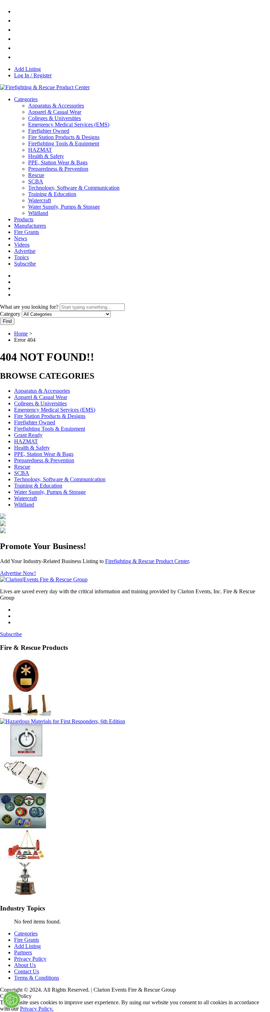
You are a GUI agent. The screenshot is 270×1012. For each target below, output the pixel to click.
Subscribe (25, 264)
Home (21, 334)
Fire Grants (26, 232)
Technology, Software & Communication (74, 188)
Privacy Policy (30, 959)
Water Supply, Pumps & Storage (64, 207)
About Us (25, 965)
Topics (21, 257)
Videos (22, 245)
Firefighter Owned (48, 131)
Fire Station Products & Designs (63, 137)
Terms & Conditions (36, 978)
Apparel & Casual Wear (54, 112)
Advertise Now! (18, 573)
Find (7, 321)
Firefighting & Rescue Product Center (147, 561)
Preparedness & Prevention (58, 169)
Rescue (36, 175)
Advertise (25, 251)
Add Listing (27, 69)
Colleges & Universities (54, 118)
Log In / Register (33, 75)
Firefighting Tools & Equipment (63, 143)
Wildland (38, 213)
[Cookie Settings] (11, 999)
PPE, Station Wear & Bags (58, 162)
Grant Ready (28, 435)
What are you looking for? (29, 307)
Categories (26, 99)
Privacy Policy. (36, 1009)
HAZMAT (40, 150)
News (20, 238)
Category (10, 314)
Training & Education (52, 194)
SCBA (35, 181)
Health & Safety (46, 156)
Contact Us (26, 971)
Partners (23, 952)
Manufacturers (30, 226)
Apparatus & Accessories (56, 106)
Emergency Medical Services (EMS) (68, 125)
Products (23, 219)
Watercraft (39, 200)
